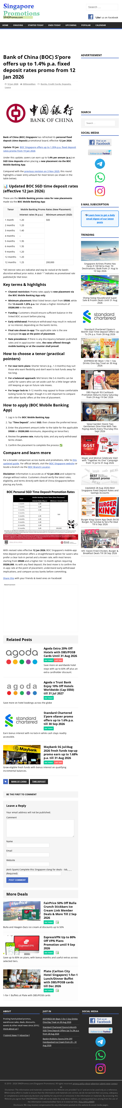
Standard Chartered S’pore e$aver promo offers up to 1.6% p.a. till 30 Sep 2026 (59, 718)
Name (9, 841)
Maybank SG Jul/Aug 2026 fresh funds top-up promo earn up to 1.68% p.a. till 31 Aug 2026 (61, 752)
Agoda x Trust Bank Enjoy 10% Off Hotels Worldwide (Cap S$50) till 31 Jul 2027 (59, 687)
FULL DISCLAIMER (86, 1101)
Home (5, 25)
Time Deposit (39, 781)
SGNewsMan (29, 84)
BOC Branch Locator (39, 466)
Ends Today (54, 25)
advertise (95, 1083)
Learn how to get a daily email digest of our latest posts (100, 219)
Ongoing (18, 25)
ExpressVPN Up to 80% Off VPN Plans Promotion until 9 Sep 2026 (60, 942)
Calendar (100, 25)
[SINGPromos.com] (61, 11)
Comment (11, 817)
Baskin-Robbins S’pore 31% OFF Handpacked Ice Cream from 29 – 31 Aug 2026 (60, 1042)
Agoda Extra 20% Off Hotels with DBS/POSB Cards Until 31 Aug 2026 (60, 652)
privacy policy (79, 1083)
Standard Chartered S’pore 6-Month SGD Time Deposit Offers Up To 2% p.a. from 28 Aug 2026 (61, 1030)
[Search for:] (102, 7)
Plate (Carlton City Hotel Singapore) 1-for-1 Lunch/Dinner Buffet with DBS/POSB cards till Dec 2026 (61, 978)
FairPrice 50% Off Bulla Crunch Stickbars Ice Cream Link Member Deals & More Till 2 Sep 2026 (60, 910)
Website (10, 860)
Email (9, 850)
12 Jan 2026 (12, 84)
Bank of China (19, 781)
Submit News (10, 1035)
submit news (105, 1083)
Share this (8, 578)
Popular (86, 25)
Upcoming (70, 25)
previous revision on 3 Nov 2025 (41, 171)
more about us (10, 1028)
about (87, 1083)
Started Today (35, 25)
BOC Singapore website (62, 463)
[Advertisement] (61, 40)
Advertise (24, 1035)
